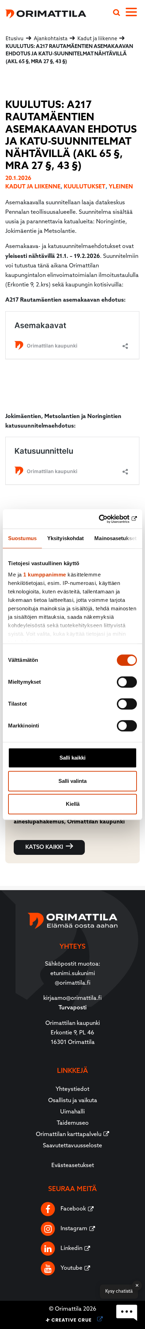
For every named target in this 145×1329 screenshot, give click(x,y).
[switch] (127, 682)
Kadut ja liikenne (33, 187)
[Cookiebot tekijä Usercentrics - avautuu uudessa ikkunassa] (106, 519)
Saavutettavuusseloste (72, 1146)
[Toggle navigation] (135, 13)
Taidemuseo (73, 1123)
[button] (126, 1313)
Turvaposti (72, 1008)
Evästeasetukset (72, 1165)
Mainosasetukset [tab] (115, 538)
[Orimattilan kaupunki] (43, 12)
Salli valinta (72, 781)
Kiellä (73, 804)
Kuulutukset (85, 187)
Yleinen (121, 187)
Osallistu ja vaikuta (72, 1101)
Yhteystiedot (72, 1089)
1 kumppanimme (44, 575)
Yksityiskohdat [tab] (65, 538)
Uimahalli (72, 1112)
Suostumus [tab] (22, 538)
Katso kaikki (44, 847)
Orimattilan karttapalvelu (68, 1134)
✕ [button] (137, 1285)
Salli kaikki (72, 758)
